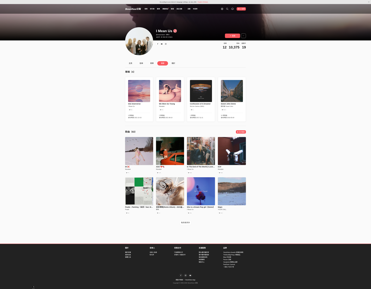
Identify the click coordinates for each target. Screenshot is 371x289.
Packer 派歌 (227, 259)
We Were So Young (167, 104)
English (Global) (203, 2)
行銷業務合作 (178, 252)
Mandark (162, 106)
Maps (220, 207)
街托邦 (152, 255)
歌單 (158, 9)
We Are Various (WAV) (197, 106)
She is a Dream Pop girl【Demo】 (201, 207)
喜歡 (162, 63)
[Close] (369, 2)
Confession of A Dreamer (200, 104)
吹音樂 (195, 9)
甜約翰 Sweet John (227, 106)
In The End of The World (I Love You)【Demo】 (206, 167)
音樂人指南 (153, 252)
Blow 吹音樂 (227, 257)
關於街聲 (128, 252)
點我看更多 (185, 223)
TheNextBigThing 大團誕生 (231, 255)
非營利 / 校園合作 (180, 255)
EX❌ (127, 167)
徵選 (172, 9)
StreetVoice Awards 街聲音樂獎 (233, 252)
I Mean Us (131, 106)
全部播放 (242, 132)
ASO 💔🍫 (160, 167)
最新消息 (128, 255)
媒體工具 (128, 257)
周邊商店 (165, 9)
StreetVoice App (190, 280)
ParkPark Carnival (229, 264)
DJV (219, 167)
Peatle (127, 209)
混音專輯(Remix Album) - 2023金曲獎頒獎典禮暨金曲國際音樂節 (181, 207)
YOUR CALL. (222, 209)
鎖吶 (157, 209)
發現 (146, 9)
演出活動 (179, 9)
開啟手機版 (179, 280)
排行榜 (152, 9)
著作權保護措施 (204, 255)
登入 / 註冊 (241, 9)
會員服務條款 (203, 257)
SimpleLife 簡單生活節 (230, 262)
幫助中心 (202, 262)
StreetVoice (133, 9)
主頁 (130, 63)
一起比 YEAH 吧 (228, 267)
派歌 (189, 9)
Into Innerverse (134, 104)
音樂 (141, 63)
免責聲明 (202, 259)
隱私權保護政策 (204, 252)
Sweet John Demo (228, 104)
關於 (173, 63)
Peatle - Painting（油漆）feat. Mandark (141, 207)
